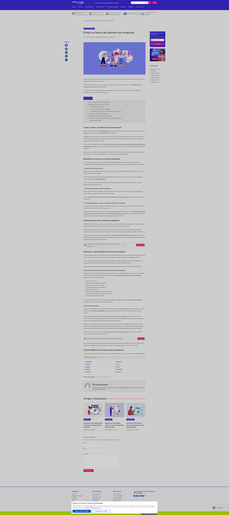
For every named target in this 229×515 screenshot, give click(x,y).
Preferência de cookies (101, 511)
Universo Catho (139, 7)
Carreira (74, 7)
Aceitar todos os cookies (81, 511)
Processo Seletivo (89, 7)
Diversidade (130, 7)
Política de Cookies (89, 506)
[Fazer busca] (149, 2)
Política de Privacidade (96, 508)
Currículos (80, 7)
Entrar (154, 2)
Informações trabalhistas (112, 7)
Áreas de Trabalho (100, 7)
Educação (123, 7)
